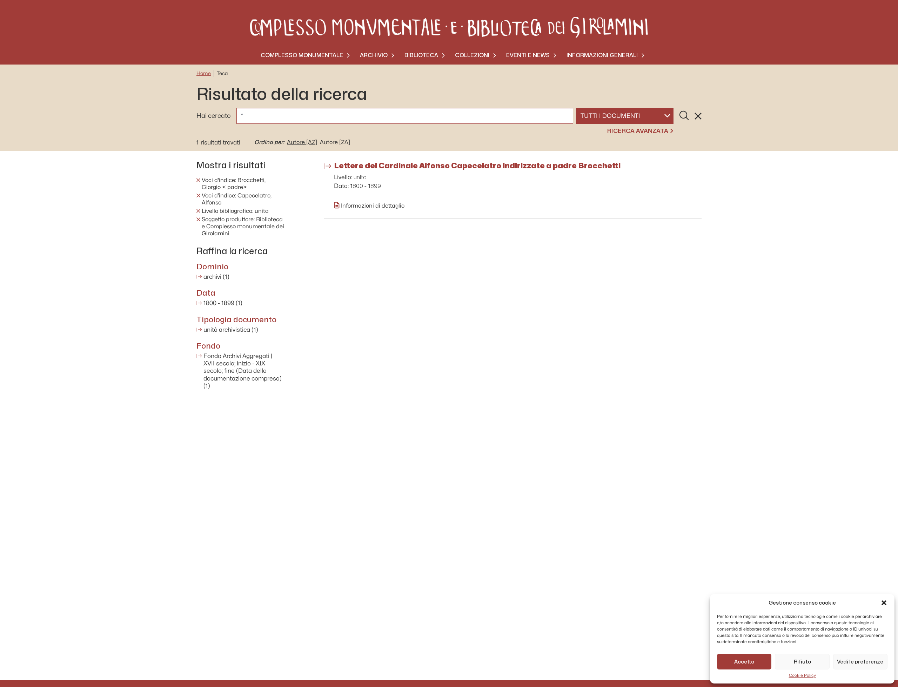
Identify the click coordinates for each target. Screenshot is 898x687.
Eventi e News (528, 55)
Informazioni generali (602, 55)
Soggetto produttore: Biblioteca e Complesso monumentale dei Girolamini (243, 226)
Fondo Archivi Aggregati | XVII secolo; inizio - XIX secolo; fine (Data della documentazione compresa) (242, 371)
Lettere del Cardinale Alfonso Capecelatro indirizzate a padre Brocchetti (477, 165)
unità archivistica (230, 330)
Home (203, 73)
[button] (883, 602)
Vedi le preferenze (860, 662)
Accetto (744, 662)
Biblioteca (421, 55)
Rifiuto (802, 662)
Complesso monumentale (302, 55)
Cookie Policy (802, 675)
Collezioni (472, 55)
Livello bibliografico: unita (235, 211)
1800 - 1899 (222, 303)
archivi (216, 277)
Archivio (374, 55)
